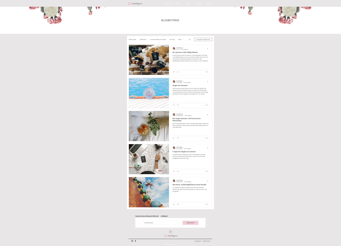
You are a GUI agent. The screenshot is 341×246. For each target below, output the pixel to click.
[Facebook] (135, 241)
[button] (189, 40)
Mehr (179, 39)
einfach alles (132, 39)
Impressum (198, 241)
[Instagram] (132, 241)
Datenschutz (206, 241)
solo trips (172, 39)
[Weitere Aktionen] (208, 48)
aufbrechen (143, 39)
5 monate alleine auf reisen (158, 39)
